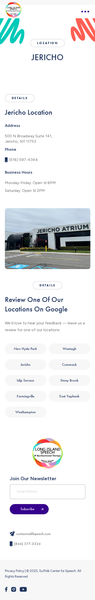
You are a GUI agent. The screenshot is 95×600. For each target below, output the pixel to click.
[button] (85, 12)
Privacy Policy (14, 571)
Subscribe (27, 509)
